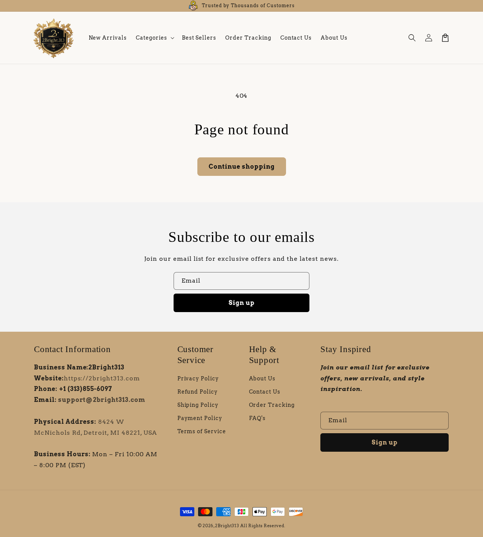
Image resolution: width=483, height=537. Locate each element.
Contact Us (265, 392)
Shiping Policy (197, 405)
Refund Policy (197, 392)
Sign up (242, 302)
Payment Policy (199, 418)
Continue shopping (242, 166)
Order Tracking (272, 405)
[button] (154, 38)
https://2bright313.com (102, 378)
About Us (262, 378)
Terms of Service (201, 431)
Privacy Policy (198, 378)
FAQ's (257, 418)
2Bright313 (227, 525)
